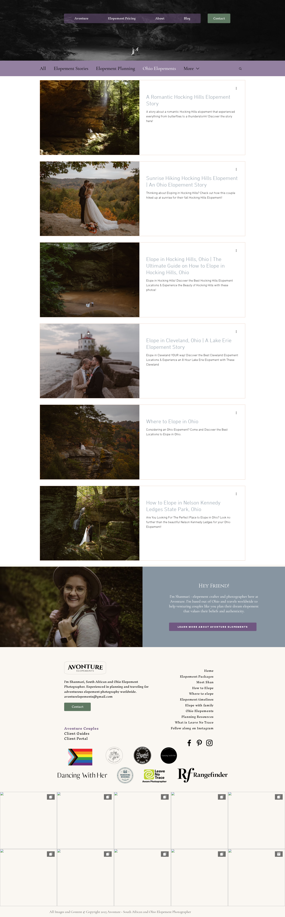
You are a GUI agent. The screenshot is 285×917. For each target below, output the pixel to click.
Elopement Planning (115, 68)
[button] (240, 69)
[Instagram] (209, 743)
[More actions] (237, 88)
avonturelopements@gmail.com (88, 696)
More (189, 68)
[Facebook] (189, 743)
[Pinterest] (199, 743)
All (43, 68)
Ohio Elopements (159, 68)
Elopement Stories (71, 68)
